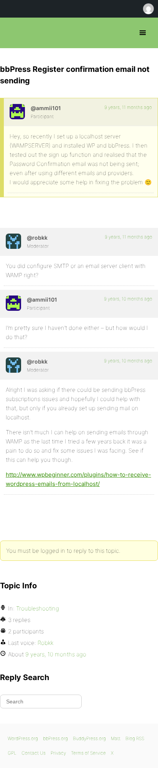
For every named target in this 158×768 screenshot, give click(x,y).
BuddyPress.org (89, 738)
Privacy (58, 753)
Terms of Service (88, 753)
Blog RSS (134, 738)
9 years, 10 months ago (128, 299)
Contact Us (33, 753)
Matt (115, 738)
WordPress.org (23, 738)
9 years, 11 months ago (128, 107)
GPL (12, 753)
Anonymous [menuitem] (148, 9)
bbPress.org (12, 33)
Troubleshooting (37, 608)
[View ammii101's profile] (17, 111)
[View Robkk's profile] (13, 241)
